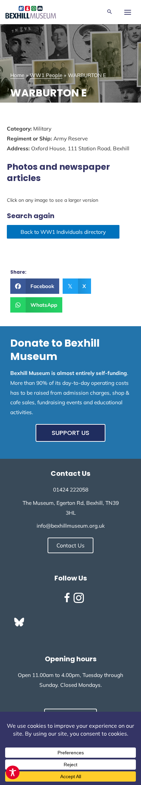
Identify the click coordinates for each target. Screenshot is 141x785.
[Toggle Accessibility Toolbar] (12, 772)
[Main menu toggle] (127, 12)
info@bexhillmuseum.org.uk (71, 525)
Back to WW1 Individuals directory (63, 231)
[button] (109, 12)
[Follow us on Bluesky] (19, 622)
